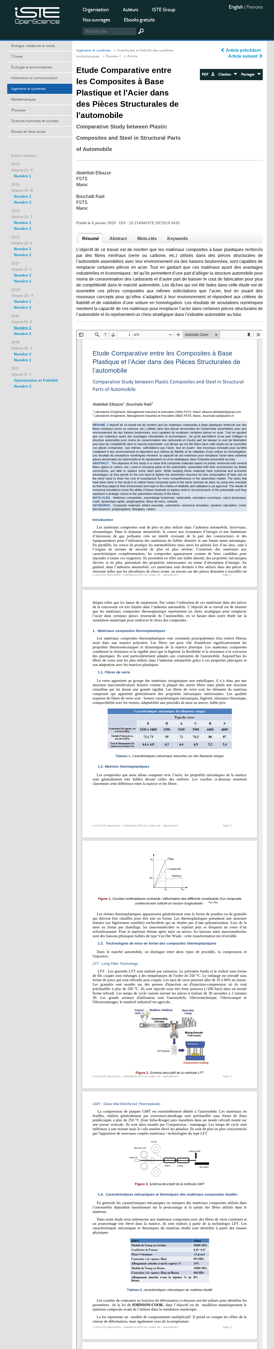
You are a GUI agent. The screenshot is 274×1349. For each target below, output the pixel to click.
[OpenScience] (37, 15)
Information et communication (34, 78)
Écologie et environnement (31, 67)
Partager (249, 74)
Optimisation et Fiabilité (36, 380)
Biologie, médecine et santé (33, 46)
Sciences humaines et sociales (35, 121)
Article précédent (243, 50)
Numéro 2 (22, 202)
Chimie (16, 56)
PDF (206, 74)
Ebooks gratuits (139, 20)
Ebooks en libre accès (28, 131)
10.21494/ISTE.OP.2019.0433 (154, 223)
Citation (226, 74)
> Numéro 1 (111, 56)
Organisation (96, 10)
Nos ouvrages (96, 20)
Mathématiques (23, 99)
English (236, 7)
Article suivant (243, 56)
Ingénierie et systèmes (28, 88)
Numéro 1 (22, 176)
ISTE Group (163, 10)
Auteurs (130, 10)
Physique (18, 110)
